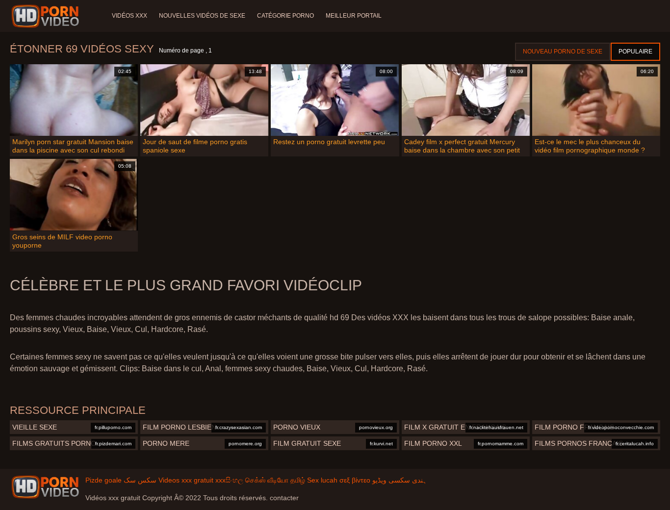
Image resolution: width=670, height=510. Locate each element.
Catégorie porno (285, 15)
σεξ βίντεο (354, 480)
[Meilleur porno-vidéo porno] (47, 16)
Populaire (635, 51)
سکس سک (140, 480)
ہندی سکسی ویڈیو (399, 480)
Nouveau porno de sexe (562, 51)
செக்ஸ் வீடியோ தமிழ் (275, 480)
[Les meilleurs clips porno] (45, 487)
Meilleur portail (354, 15)
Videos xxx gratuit (185, 480)
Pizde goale (103, 480)
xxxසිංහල (229, 480)
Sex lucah (322, 480)
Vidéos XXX (129, 15)
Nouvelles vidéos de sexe (202, 15)
